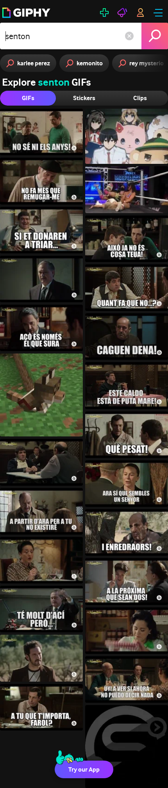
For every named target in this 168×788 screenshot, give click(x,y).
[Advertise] (122, 12)
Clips (140, 98)
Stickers (84, 98)
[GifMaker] (104, 12)
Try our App (84, 769)
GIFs (28, 98)
